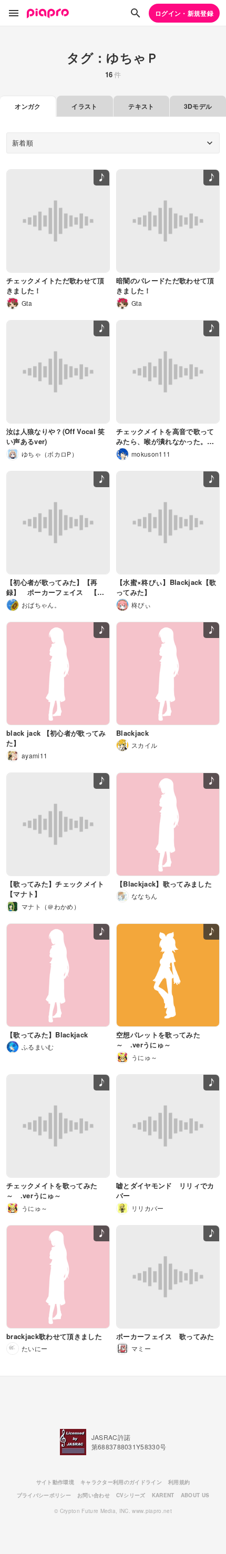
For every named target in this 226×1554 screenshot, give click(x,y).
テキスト (141, 106)
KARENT (163, 1495)
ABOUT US (195, 1495)
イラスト (84, 106)
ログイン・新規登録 (184, 13)
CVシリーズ (131, 1495)
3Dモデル (198, 106)
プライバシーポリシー (44, 1495)
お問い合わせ (93, 1495)
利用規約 (179, 1482)
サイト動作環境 (55, 1482)
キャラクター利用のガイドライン (121, 1482)
